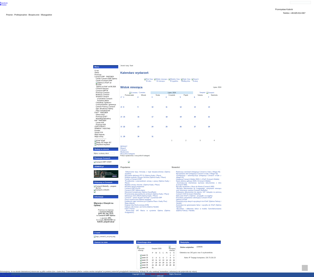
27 (121, 97)
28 (121, 107)
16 (138, 117)
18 (166, 117)
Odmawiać (7, 274)
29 (121, 117)
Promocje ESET (101, 117)
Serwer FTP (99, 133)
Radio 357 (107, 142)
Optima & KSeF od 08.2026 (106, 87)
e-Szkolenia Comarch (104, 99)
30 (121, 127)
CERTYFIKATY (100, 126)
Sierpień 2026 (156, 248)
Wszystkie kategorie (127, 154)
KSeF (103, 141)
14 (209, 107)
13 (195, 107)
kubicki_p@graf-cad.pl (105, 222)
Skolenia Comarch (102, 96)
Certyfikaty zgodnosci (103, 103)
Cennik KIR (100, 123)
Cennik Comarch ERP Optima (106, 79)
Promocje (98, 75)
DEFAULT (123, 146)
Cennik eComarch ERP (104, 81)
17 (152, 117)
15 (124, 117)
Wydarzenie (124, 152)
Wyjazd (123, 148)
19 (181, 117)
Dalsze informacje (7, 276)
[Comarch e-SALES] (101, 190)
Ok (1, 274)
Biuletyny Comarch (102, 95)
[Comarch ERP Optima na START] (103, 162)
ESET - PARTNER (101, 112)
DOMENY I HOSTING (102, 128)
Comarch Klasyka (102, 89)
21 (209, 117)
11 (166, 107)
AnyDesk (106, 144)
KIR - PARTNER (100, 120)
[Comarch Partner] (171, 162)
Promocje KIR (101, 125)
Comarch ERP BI (102, 91)
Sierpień (203, 92)
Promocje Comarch (102, 93)
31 (121, 136)
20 (195, 117)
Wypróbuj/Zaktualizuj (103, 119)
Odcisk (17, 276)
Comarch (123, 150)
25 (166, 127)
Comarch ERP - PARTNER (104, 77)
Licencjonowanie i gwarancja (106, 104)
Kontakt (97, 131)
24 (152, 127)
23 (138, 127)
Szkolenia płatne (103, 101)
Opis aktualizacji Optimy (104, 109)
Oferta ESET (100, 115)
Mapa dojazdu (100, 134)
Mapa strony (99, 136)
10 (152, 107)
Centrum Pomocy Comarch (105, 107)
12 (181, 107)
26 (181, 127)
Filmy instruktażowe (103, 111)
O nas (97, 71)
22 (124, 127)
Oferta (97, 73)
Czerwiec (141, 92)
